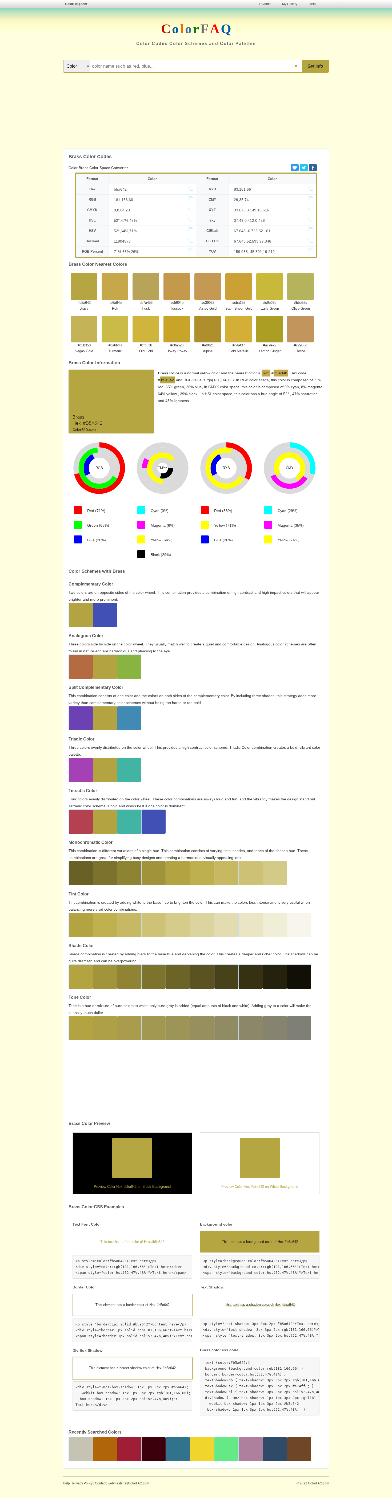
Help (312, 4)
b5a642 (120, 189)
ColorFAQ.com (76, 4)
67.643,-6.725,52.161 (252, 231)
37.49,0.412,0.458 (249, 220)
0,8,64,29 (122, 210)
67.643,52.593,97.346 (252, 241)
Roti (266, 373)
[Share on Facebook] (313, 167)
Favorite (265, 4)
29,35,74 (241, 200)
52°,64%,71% (125, 231)
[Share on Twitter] (304, 167)
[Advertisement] (196, 111)
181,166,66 (123, 200)
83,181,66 (242, 189)
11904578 (122, 241)
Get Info (315, 66)
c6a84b (281, 373)
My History (289, 4)
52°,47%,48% (125, 220)
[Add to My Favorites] (295, 167)
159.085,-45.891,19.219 (254, 251)
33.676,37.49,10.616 (251, 210)
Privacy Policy (82, 1483)
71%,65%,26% (126, 251)
